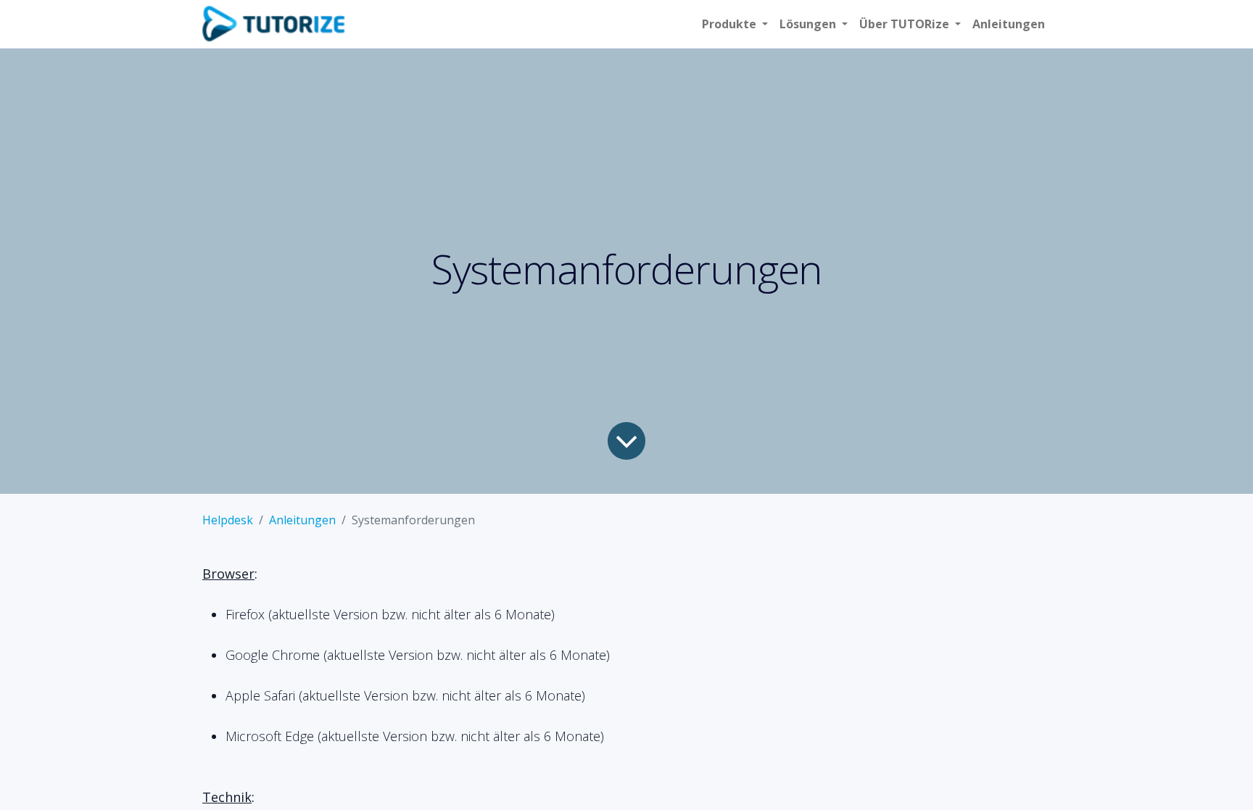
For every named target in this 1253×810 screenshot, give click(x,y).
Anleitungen (302, 520)
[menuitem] (1009, 23)
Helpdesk (227, 520)
